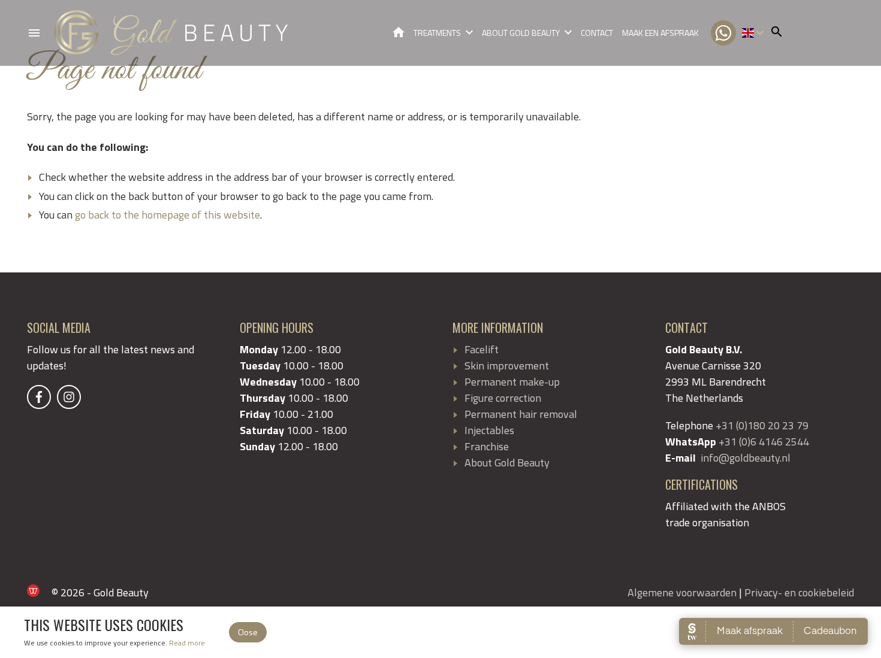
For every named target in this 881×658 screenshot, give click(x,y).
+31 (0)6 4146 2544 (764, 441)
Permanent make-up (512, 382)
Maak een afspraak (660, 32)
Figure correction (502, 398)
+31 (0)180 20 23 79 (762, 425)
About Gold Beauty (521, 32)
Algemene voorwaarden (682, 592)
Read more (187, 642)
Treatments (437, 32)
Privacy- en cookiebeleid (799, 592)
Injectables (489, 430)
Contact (597, 32)
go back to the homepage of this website (167, 215)
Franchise (486, 446)
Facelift (481, 349)
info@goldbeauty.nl (746, 458)
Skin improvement (506, 365)
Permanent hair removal (520, 414)
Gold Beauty (399, 32)
